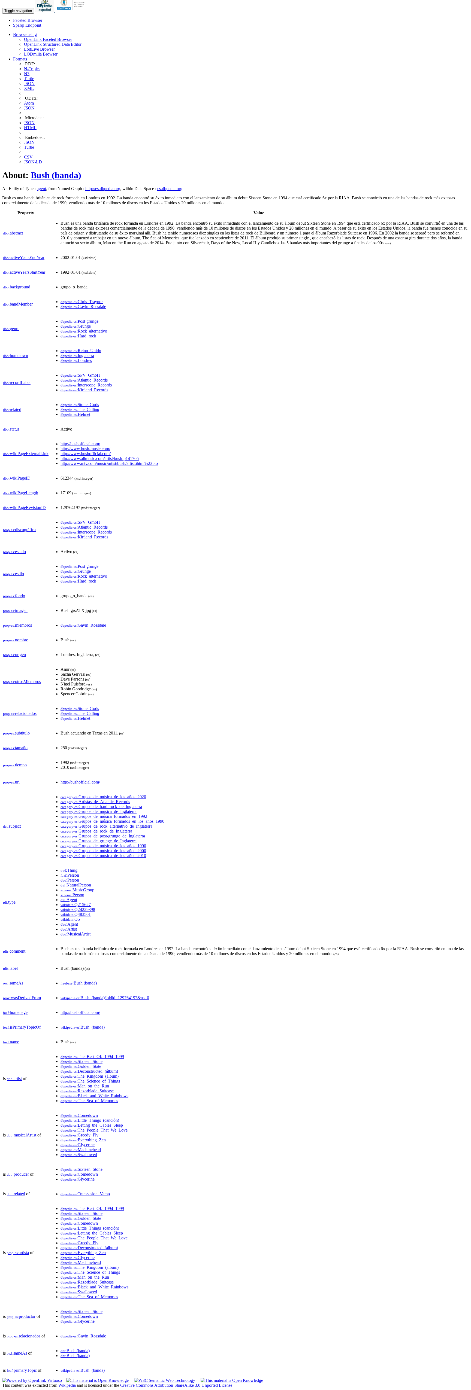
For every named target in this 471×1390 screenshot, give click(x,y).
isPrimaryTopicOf (22, 1027)
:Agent (69, 899)
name (11, 1042)
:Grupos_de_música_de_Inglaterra (99, 811)
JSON (29, 83)
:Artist (69, 929)
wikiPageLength (20, 492)
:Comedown (79, 1115)
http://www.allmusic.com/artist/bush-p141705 (100, 458)
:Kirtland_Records (84, 390)
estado (14, 551)
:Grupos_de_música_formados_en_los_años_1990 (112, 821)
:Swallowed (79, 1154)
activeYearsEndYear (23, 257)
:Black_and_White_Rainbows (94, 1095)
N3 (26, 73)
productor (21, 1316)
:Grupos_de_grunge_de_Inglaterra (99, 841)
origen (14, 654)
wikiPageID (17, 478)
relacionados (20, 713)
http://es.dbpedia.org (102, 188)
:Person (70, 875)
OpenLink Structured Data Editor (52, 44)
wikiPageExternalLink (26, 453)
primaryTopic (22, 1370)
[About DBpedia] (45, 10)
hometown (15, 355)
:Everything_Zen (83, 1140)
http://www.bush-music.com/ (85, 448)
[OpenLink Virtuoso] (32, 1380)
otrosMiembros (22, 681)
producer (18, 1174)
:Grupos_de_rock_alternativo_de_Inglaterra (106, 826)
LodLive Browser (39, 49)
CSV (28, 157)
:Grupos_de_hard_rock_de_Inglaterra (101, 806)
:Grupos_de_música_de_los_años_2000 (103, 850)
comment (14, 951)
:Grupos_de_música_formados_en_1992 (104, 816)
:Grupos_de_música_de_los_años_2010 (103, 855)
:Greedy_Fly (79, 1135)
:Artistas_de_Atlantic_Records (95, 801)
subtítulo (16, 733)
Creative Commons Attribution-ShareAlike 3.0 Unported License (176, 1385)
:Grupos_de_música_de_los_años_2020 (103, 796)
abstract (13, 233)
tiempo (15, 765)
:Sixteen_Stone (81, 1061)
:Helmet (75, 414)
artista (18, 1252)
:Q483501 (76, 914)
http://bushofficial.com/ (80, 443)
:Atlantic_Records (84, 380)
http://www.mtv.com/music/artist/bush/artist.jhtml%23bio (109, 463)
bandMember (18, 304)
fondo (14, 595)
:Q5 (70, 919)
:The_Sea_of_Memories (89, 1100)
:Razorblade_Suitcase (87, 1091)
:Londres (76, 360)
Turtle (29, 78)
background (16, 287)
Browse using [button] (25, 34)
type (9, 902)
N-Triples (32, 68)
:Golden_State (81, 1066)
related (12, 409)
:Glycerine (78, 1144)
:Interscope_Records (86, 385)
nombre (15, 640)
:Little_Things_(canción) (90, 1120)
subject (12, 826)
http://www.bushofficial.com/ (86, 453)
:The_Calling (80, 409)
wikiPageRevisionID (24, 507)
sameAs (13, 983)
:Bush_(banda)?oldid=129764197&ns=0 (105, 997)
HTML (30, 127)
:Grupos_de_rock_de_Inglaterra (96, 831)
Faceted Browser (27, 20)
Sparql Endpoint (27, 25)
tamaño (15, 747)
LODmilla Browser (41, 54)
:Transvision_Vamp (85, 1193)
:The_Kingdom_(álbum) (90, 1076)
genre (11, 328)
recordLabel (17, 382)
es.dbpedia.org (169, 188)
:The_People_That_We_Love (94, 1130)
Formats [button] (20, 59)
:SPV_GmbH (80, 375)
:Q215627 (76, 904)
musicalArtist (21, 1135)
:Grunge (76, 326)
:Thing (69, 870)
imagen (15, 610)
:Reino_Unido (81, 350)
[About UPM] (71, 10)
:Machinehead (81, 1149)
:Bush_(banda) (83, 1027)
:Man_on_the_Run (85, 1086)
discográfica (19, 529)
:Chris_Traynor (82, 301)
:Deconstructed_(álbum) (89, 1071)
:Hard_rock (78, 336)
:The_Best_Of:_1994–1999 (92, 1056)
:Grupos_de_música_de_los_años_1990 (103, 845)
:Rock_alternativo (84, 331)
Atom (29, 103)
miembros (17, 625)
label (10, 968)
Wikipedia (67, 1385)
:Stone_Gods (80, 404)
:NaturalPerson (76, 885)
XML (29, 88)
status (11, 429)
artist (14, 1078)
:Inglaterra (77, 355)
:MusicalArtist (75, 934)
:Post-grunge (79, 321)
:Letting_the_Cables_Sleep (92, 1125)
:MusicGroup (77, 890)
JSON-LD (33, 162)
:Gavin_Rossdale (83, 306)
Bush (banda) (56, 175)
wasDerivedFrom (22, 997)
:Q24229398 (78, 909)
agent (41, 188)
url (11, 782)
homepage (15, 1012)
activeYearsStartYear (24, 272)
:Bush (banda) (79, 983)
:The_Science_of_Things (90, 1081)
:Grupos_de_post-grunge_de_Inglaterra (103, 836)
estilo (13, 573)
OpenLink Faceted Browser (48, 39)
